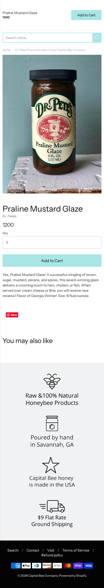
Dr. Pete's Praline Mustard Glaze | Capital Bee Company (50, 50)
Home (6, 50)
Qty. (5, 233)
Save (14, 315)
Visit (50, 550)
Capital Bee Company (43, 575)
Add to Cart (52, 260)
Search (12, 550)
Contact (33, 550)
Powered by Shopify (72, 575)
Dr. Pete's (9, 216)
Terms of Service (75, 550)
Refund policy (52, 555)
